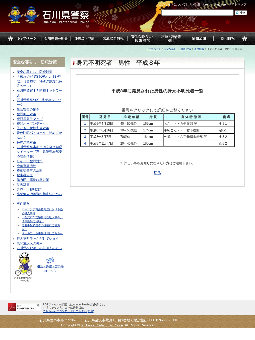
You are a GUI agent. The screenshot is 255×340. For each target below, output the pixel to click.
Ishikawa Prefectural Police (102, 325)
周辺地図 (139, 320)
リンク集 (194, 4)
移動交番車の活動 (30, 170)
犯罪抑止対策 (26, 114)
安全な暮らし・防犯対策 (177, 49)
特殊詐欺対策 (26, 142)
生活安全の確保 (28, 109)
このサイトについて (172, 4)
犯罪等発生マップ (30, 119)
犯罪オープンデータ (31, 123)
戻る (157, 173)
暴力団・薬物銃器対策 (33, 180)
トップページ (27, 38)
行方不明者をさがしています (38, 238)
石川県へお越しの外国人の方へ (39, 248)
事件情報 (199, 49)
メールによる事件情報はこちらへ (42, 233)
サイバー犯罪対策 (30, 161)
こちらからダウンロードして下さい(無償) (68, 311)
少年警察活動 (26, 166)
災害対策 (23, 184)
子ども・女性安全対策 (33, 128)
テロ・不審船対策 (30, 189)
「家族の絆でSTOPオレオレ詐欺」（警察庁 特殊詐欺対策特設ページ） (39, 81)
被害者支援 (25, 175)
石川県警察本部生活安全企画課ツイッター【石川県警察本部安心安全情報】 (39, 151)
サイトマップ (237, 4)
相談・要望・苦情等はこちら (50, 269)
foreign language (214, 4)
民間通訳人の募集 (30, 243)
